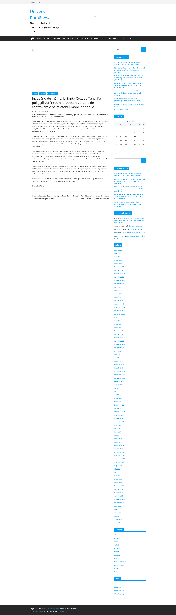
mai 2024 (117, 321)
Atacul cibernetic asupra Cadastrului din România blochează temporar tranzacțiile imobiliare (127, 93)
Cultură (122, 39)
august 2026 (118, 250)
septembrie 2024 (119, 314)
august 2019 (118, 506)
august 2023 (118, 351)
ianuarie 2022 (118, 408)
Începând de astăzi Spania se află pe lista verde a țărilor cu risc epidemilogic (50, 197)
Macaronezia (68, 39)
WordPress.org (119, 594)
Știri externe (118, 572)
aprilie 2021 (118, 439)
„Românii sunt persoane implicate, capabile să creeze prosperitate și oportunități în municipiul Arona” (130, 220)
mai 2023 (117, 358)
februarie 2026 (119, 267)
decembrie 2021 (119, 412)
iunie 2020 (117, 472)
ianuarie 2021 (118, 449)
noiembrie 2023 (119, 341)
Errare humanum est (121, 110)
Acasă (38, 39)
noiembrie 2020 (119, 455)
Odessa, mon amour (135, 226)
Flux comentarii (119, 591)
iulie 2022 (117, 388)
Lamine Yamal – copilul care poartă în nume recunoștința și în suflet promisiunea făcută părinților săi (128, 78)
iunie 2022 (117, 391)
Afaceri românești (120, 535)
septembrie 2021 (119, 422)
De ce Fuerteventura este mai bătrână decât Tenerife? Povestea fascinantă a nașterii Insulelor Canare (129, 85)
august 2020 (118, 466)
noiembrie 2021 (119, 415)
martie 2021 (118, 442)
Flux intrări (117, 587)
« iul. (115, 154)
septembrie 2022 (119, 381)
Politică (57, 39)
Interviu (112, 39)
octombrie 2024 (119, 311)
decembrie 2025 (119, 274)
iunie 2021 (117, 432)
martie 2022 (118, 402)
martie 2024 (118, 327)
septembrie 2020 (119, 462)
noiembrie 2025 (119, 277)
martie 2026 (118, 263)
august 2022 (118, 385)
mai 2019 (117, 516)
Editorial (117, 548)
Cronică (47, 39)
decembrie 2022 (119, 371)
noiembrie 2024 (119, 307)
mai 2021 (117, 435)
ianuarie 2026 (118, 270)
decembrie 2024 (119, 304)
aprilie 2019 (118, 519)
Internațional (82, 39)
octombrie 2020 (119, 459)
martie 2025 (118, 297)
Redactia (45, 111)
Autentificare (118, 584)
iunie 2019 (117, 513)
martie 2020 (118, 482)
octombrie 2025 (119, 280)
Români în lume (119, 565)
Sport (131, 39)
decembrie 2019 (119, 493)
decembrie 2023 (119, 338)
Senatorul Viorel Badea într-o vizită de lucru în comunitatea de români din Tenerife (91, 197)
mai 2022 (117, 395)
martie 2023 (118, 361)
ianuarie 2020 (118, 489)
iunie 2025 (117, 287)
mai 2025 (117, 290)
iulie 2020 (117, 469)
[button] (105, 38)
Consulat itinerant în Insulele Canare (134, 233)
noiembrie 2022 (119, 375)
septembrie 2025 (119, 284)
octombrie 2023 (119, 344)
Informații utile (97, 39)
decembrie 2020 (119, 452)
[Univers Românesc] (32, 38)
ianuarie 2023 (118, 368)
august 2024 (118, 317)
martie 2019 (118, 523)
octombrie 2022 (119, 378)
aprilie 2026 (118, 260)
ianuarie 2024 (118, 334)
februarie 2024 (119, 331)
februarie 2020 (119, 486)
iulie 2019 (117, 509)
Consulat (117, 538)
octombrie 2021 (119, 418)
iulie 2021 (117, 429)
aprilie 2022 (118, 398)
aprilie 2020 (118, 479)
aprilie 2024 (118, 324)
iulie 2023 (117, 354)
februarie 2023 (119, 365)
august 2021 (118, 425)
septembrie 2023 (119, 348)
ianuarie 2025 (118, 301)
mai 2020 (117, 476)
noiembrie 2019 (119, 496)
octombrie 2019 (119, 499)
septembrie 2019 (119, 503)
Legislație (117, 555)
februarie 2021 (119, 445)
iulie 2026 (117, 253)
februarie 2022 (119, 405)
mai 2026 (117, 257)
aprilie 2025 (118, 294)
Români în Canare (52, 93)
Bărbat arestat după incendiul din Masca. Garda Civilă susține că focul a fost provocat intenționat (129, 70)
